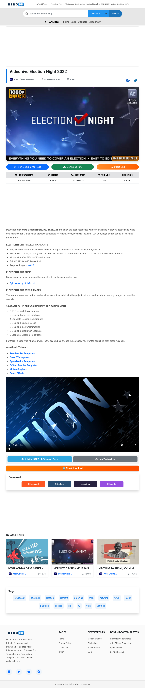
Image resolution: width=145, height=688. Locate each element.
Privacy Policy (65, 643)
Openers (82, 21)
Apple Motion (116, 647)
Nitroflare (59, 484)
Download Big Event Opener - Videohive (31, 568)
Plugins (65, 21)
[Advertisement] (72, 46)
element (64, 598)
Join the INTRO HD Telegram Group (41, 459)
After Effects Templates (24, 79)
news (116, 598)
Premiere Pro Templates (22, 353)
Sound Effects (17, 373)
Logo (73, 21)
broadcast (19, 598)
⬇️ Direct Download (73, 468)
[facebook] (9, 671)
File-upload (33, 484)
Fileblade (111, 484)
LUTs (90, 652)
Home (61, 639)
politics (58, 606)
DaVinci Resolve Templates (23, 365)
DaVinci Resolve (117, 652)
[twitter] (19, 671)
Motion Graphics (18, 369)
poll (70, 606)
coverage (35, 598)
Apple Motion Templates (22, 361)
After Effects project (20, 357)
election (50, 598)
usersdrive (85, 484)
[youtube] (29, 671)
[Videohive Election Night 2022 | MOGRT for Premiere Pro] (72, 551)
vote (88, 606)
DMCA (61, 652)
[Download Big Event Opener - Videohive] (27, 551)
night (128, 598)
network (104, 598)
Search (115, 13)
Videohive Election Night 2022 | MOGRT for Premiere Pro (87, 568)
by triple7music (23, 283)
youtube (101, 606)
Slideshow (95, 21)
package (44, 606)
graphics (78, 598)
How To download (107, 459)
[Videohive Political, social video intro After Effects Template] (118, 551)
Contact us (63, 647)
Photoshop (93, 643)
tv (79, 606)
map (91, 598)
